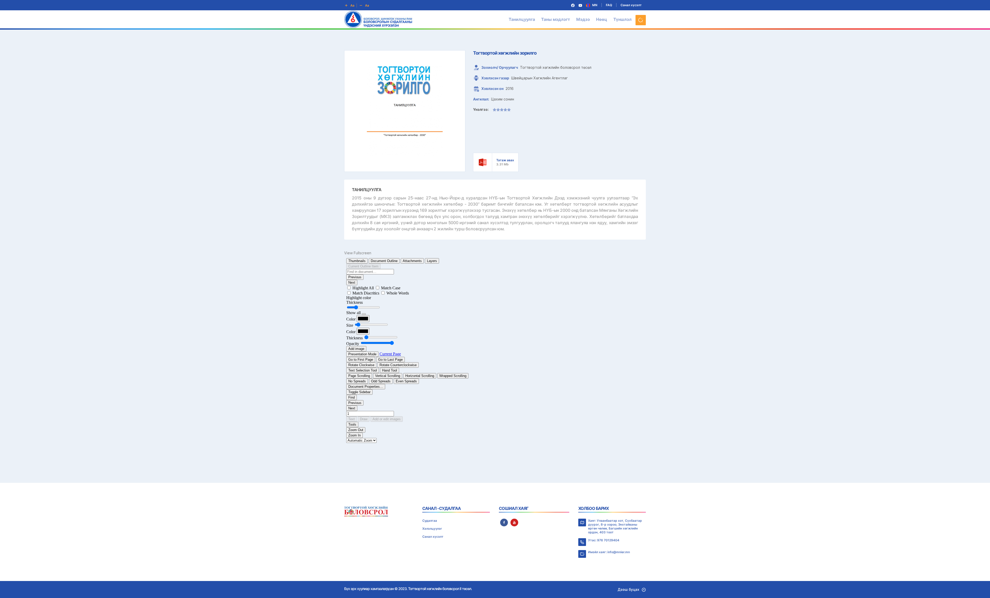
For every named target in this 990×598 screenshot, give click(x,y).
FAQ (609, 5)
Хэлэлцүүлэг (432, 528)
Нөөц (601, 19)
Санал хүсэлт (631, 5)
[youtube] (514, 522)
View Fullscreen (357, 253)
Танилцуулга (522, 19)
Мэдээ (583, 19)
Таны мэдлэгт (555, 19)
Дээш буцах (628, 589)
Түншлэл (622, 19)
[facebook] (504, 522)
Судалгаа (429, 521)
